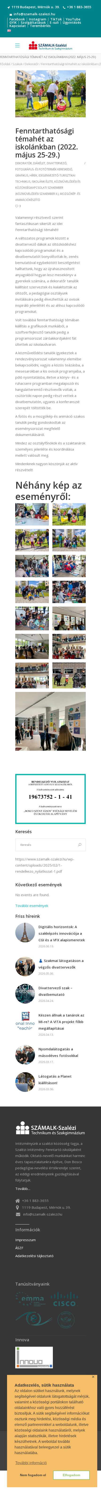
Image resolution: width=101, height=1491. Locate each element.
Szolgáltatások (33, 22)
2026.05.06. (46, 974)
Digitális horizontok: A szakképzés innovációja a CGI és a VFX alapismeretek (62, 933)
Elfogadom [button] (71, 1475)
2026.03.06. (46, 1089)
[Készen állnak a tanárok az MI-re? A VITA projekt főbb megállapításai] (25, 1021)
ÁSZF (19, 1247)
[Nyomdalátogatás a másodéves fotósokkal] (25, 1055)
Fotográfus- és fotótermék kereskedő (43, 169)
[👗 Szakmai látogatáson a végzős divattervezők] (25, 966)
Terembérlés (40, 26)
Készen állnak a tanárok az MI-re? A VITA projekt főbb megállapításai (61, 1022)
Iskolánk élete (42, 182)
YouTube (73, 19)
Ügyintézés (72, 22)
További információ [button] (31, 1463)
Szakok (17, 64)
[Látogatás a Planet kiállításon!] (25, 1082)
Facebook (17, 19)
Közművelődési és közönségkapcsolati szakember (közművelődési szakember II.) (47, 188)
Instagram (37, 19)
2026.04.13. (46, 1035)
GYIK (13, 22)
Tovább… (22, 1188)
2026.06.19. (46, 946)
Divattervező (56, 163)
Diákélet (39, 163)
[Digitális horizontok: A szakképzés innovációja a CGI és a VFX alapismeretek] (25, 932)
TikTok (56, 19)
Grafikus (21, 175)
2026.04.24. (46, 1001)
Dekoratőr (32, 64)
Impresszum (25, 1239)
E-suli (54, 22)
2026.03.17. (46, 1062)
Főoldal (5, 64)
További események (31, 905)
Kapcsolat (17, 26)
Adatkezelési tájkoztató (34, 1255)
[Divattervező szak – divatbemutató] (25, 994)
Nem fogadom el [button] (33, 1475)
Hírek (33, 175)
